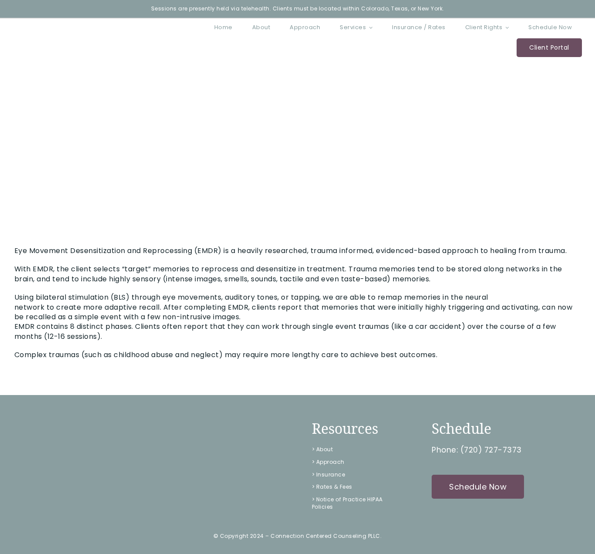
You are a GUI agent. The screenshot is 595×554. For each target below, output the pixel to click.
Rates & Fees (334, 486)
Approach (330, 462)
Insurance (330, 474)
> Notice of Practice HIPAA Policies (347, 503)
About (324, 449)
